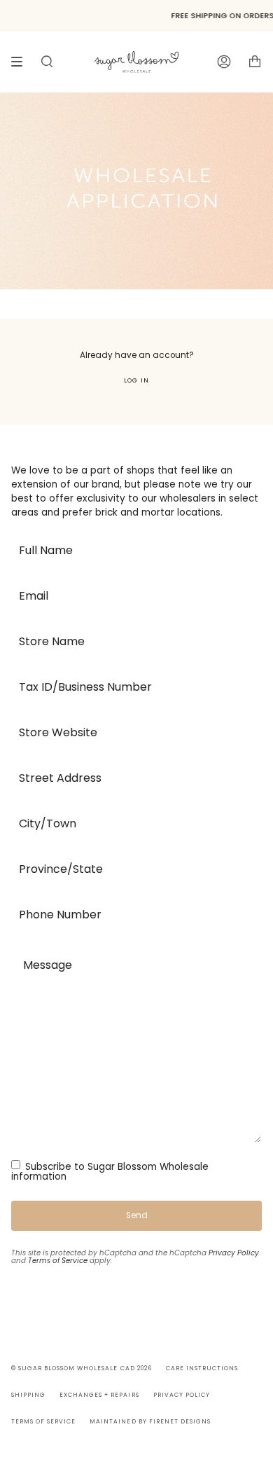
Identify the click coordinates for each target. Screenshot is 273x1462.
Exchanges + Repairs (99, 1395)
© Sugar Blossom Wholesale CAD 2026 (81, 1368)
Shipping (28, 1395)
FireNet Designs (180, 1421)
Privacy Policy (234, 1253)
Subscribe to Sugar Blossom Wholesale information (110, 1171)
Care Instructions (202, 1368)
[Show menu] (21, 61)
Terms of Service (58, 1260)
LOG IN (136, 380)
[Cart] (255, 62)
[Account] (224, 62)
